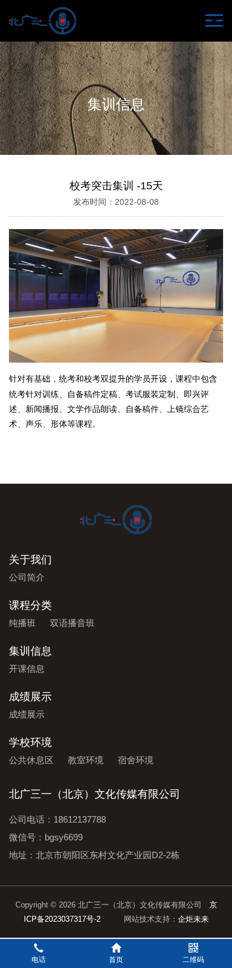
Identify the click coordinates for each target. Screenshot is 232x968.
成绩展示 (30, 697)
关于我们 (30, 560)
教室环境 (86, 760)
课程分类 (30, 605)
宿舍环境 (135, 760)
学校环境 (30, 742)
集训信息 (30, 651)
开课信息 (27, 669)
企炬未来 (193, 919)
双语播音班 (72, 623)
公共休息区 (31, 760)
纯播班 (22, 623)
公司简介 (27, 577)
